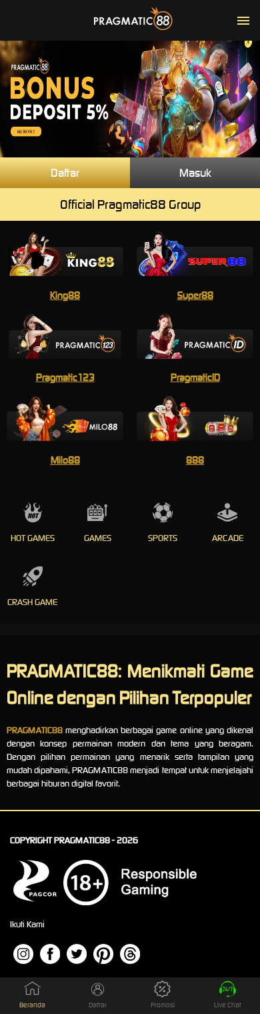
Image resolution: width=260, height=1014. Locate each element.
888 (195, 460)
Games (97, 538)
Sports (162, 538)
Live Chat (227, 1005)
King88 (65, 295)
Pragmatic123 (65, 377)
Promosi (163, 1005)
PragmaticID (195, 377)
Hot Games (33, 538)
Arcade (227, 538)
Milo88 (65, 460)
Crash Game (32, 602)
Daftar (65, 172)
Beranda (32, 1005)
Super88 (195, 295)
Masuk (195, 172)
